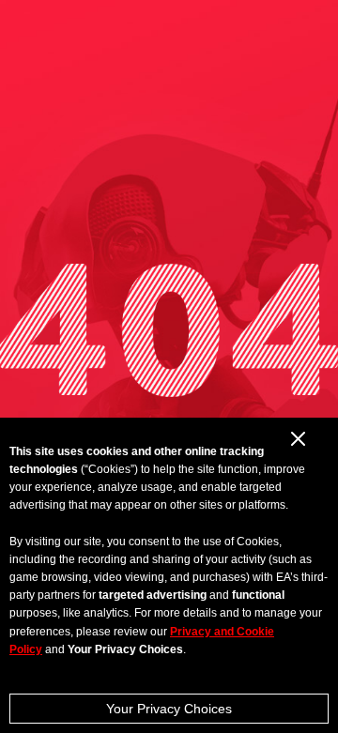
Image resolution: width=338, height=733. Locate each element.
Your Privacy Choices (169, 708)
